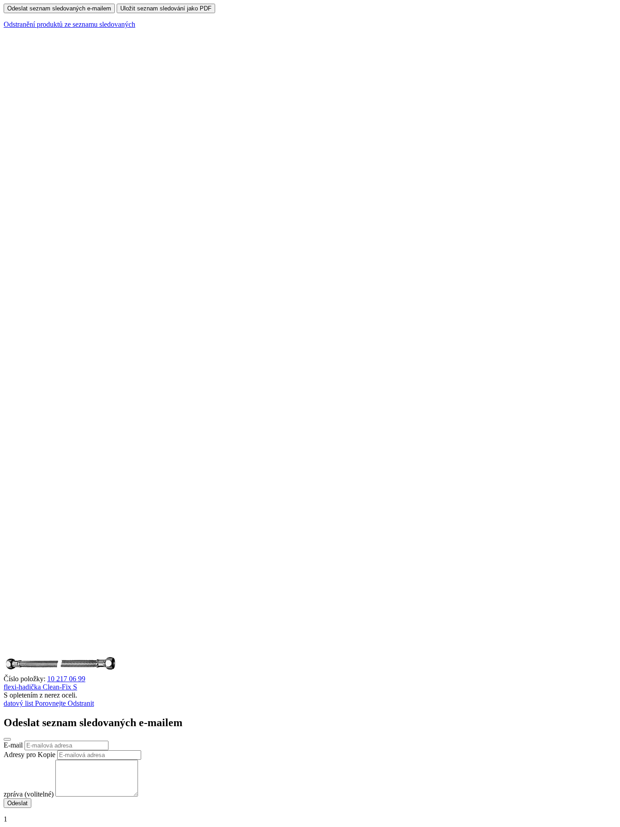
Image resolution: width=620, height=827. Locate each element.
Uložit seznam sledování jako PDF (166, 8)
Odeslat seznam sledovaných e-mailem (59, 8)
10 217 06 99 (66, 679)
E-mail (13, 745)
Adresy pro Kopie (29, 754)
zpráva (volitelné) (29, 794)
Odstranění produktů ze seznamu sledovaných (69, 24)
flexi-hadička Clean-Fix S (40, 687)
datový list (19, 703)
